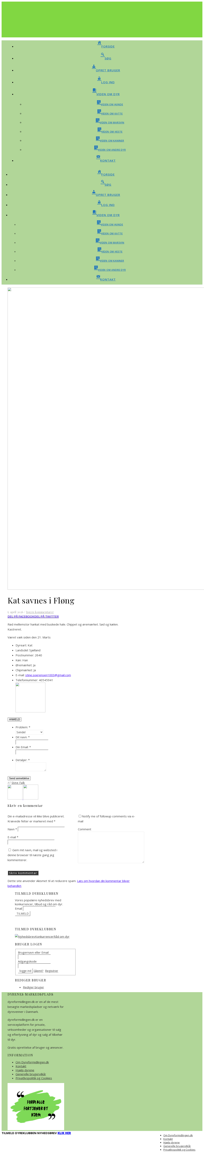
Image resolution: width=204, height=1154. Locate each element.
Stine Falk (18, 783)
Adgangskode (27, 961)
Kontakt (21, 1066)
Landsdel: (22, 650)
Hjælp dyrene (25, 1070)
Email (18, 908)
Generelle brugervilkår (31, 1074)
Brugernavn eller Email (33, 952)
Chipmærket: (24, 670)
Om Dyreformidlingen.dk (32, 1062)
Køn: (19, 660)
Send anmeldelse (19, 778)
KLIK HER (64, 1133)
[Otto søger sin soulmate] (15, 798)
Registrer (51, 971)
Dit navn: (23, 737)
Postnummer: (25, 655)
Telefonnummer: (27, 680)
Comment (84, 829)
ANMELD (14, 719)
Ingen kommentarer (40, 612)
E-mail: (20, 675)
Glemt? (38, 971)
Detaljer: (23, 760)
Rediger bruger (33, 987)
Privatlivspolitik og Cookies (34, 1078)
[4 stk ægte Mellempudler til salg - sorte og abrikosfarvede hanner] (30, 798)
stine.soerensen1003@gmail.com (48, 675)
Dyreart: (21, 645)
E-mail (13, 837)
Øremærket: (24, 665)
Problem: (23, 727)
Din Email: (23, 747)
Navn (12, 829)
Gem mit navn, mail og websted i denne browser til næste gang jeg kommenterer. (32, 855)
